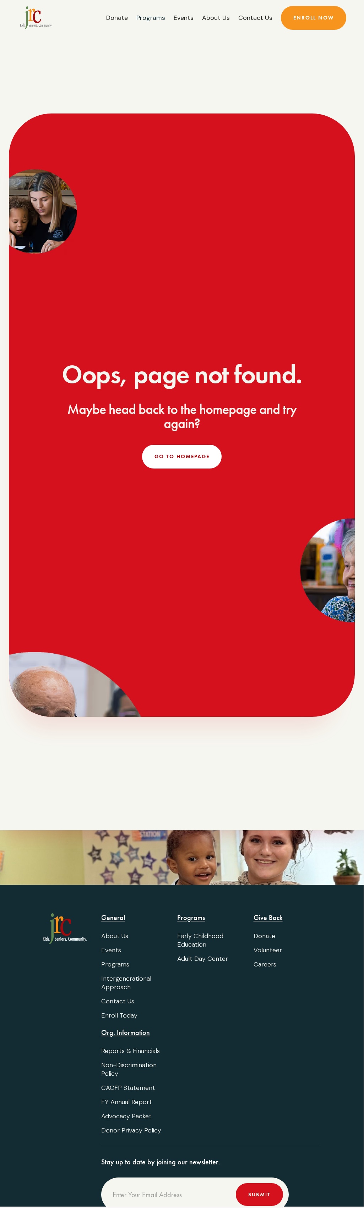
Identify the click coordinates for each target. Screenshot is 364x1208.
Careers (265, 964)
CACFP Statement (128, 1088)
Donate (117, 17)
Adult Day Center (202, 958)
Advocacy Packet (126, 1116)
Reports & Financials (130, 1051)
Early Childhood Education (200, 940)
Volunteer (268, 950)
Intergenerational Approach (126, 982)
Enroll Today (119, 1015)
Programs (115, 964)
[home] (36, 17)
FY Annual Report (126, 1102)
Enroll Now (313, 17)
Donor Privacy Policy (131, 1130)
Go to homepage (182, 456)
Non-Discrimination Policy (129, 1069)
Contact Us (255, 17)
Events (184, 17)
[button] (150, 18)
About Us (216, 17)
